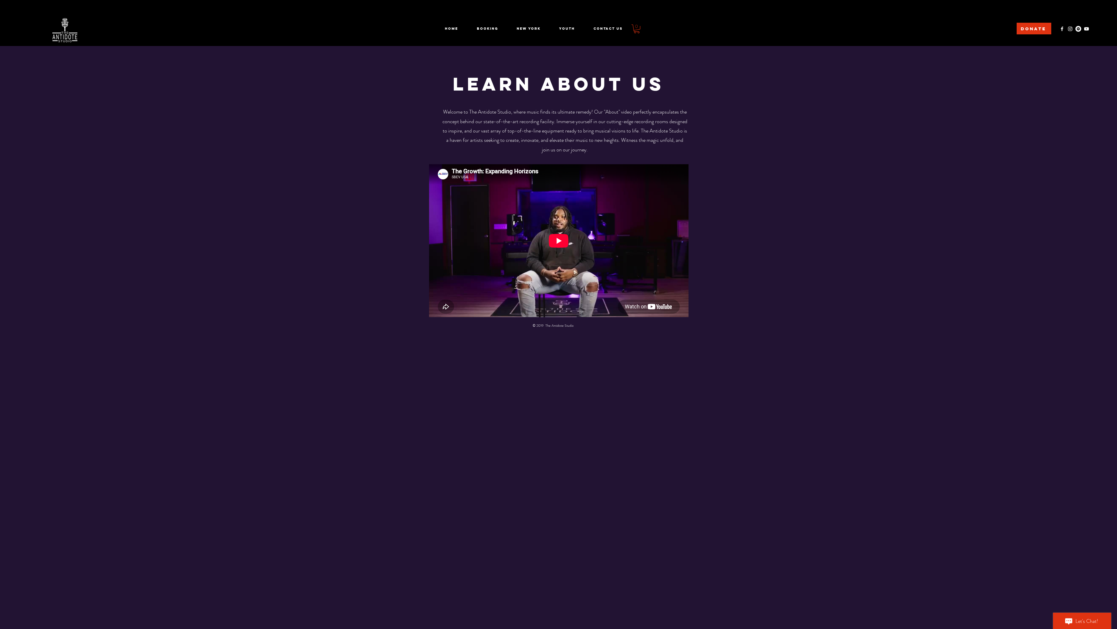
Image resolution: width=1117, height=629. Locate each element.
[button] (637, 28)
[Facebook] (1062, 29)
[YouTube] (1086, 29)
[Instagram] (1070, 29)
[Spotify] (1078, 29)
